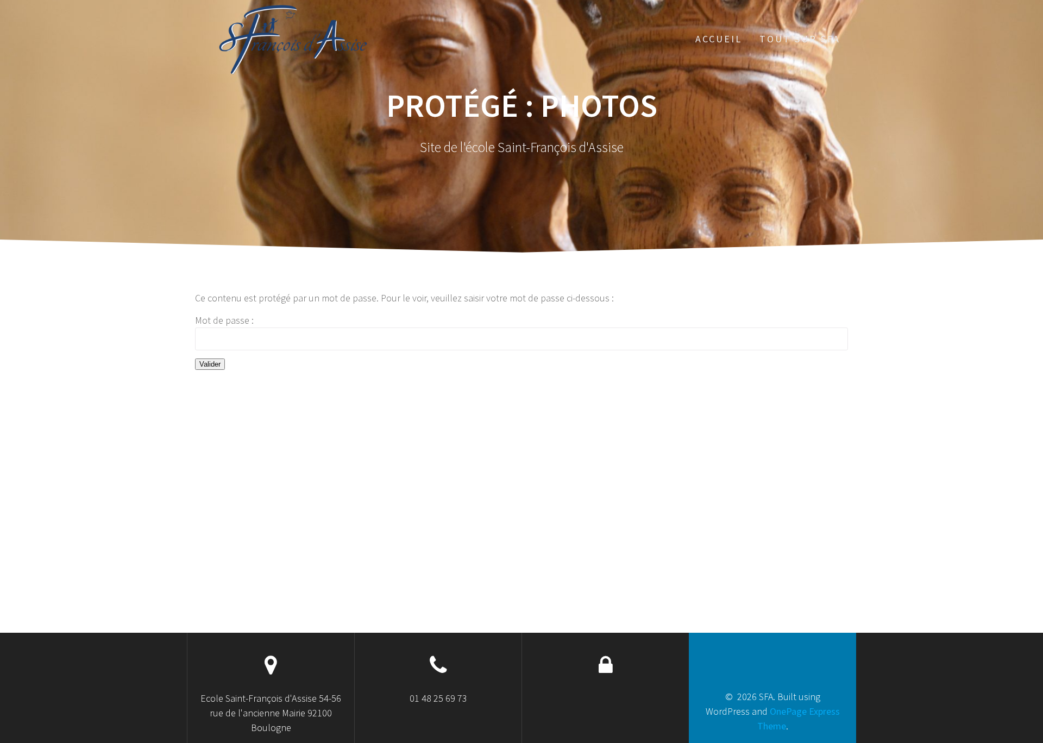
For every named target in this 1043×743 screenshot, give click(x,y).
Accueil (718, 39)
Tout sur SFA (799, 39)
